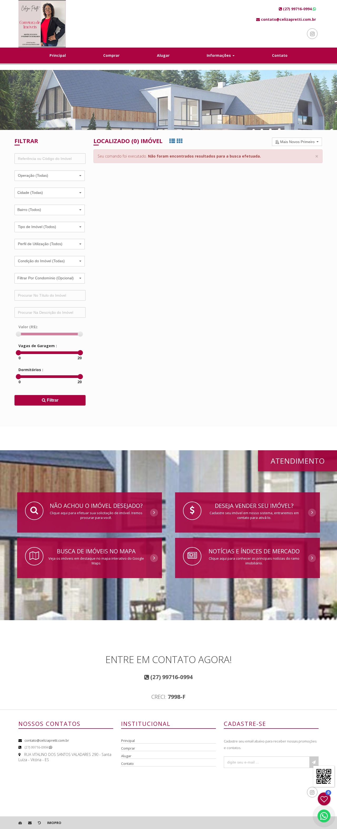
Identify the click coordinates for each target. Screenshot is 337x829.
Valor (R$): (28, 326)
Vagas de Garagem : (37, 345)
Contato (280, 55)
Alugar (163, 55)
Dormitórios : (30, 369)
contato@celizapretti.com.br (46, 740)
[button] (49, 175)
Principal (57, 55)
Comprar (111, 55)
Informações (219, 55)
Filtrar (52, 400)
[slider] (18, 334)
